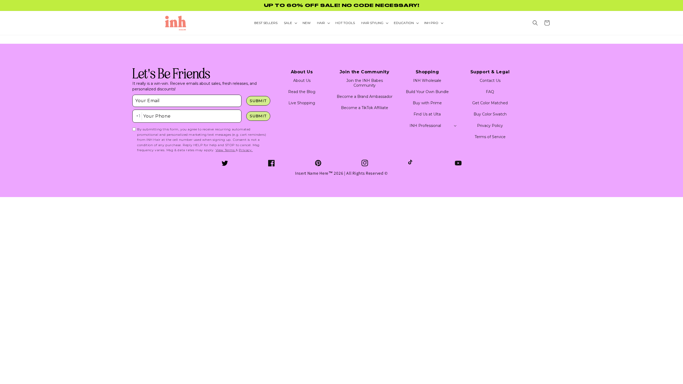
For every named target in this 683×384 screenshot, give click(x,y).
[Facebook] (271, 163)
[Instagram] (365, 163)
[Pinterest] (318, 163)
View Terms (226, 150)
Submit (258, 100)
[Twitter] (224, 163)
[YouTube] (458, 163)
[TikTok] (411, 163)
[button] (535, 23)
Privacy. (246, 150)
